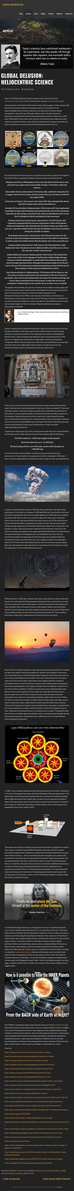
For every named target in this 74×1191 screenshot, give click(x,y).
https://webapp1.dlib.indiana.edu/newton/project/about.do (28, 1163)
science (19, 1173)
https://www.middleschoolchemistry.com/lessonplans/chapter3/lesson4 (34, 1101)
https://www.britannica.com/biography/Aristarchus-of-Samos (29, 1056)
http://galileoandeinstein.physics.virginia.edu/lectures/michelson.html (33, 1105)
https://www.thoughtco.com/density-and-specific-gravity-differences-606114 (36, 1097)
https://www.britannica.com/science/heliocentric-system (27, 1052)
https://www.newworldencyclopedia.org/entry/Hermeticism (29, 1068)
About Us (59, 13)
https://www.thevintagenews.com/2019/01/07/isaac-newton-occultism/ (34, 1159)
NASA (26, 101)
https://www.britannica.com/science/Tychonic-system (26, 1060)
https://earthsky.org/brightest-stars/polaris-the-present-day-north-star (33, 1133)
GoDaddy (59, 1187)
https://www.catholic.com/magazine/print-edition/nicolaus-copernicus (33, 1089)
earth (39, 1171)
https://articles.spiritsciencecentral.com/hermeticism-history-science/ (33, 1137)
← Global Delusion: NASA (10, 1179)
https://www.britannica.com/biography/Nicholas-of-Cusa (28, 1077)
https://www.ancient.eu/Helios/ (17, 1141)
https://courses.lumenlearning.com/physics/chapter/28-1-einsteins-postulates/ (36, 1110)
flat (44, 1171)
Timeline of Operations (14, 101)
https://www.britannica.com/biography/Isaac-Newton (26, 1093)
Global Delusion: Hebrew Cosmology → (58, 1179)
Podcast (50, 13)
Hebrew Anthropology (13, 4)
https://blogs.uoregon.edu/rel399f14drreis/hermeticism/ (28, 1073)
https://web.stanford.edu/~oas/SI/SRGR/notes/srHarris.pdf (28, 1118)
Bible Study (17, 1171)
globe (63, 1171)
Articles (28, 13)
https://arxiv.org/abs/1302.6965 (17, 1114)
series (26, 1173)
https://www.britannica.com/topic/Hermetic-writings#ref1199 (30, 1085)
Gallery (43, 13)
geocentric (53, 1171)
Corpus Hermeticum (23, 952)
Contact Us (68, 13)
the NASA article (60, 1025)
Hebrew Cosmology (56, 101)
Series (36, 13)
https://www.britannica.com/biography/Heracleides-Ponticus (29, 1064)
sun (32, 1173)
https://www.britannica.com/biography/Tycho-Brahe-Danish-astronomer (34, 1081)
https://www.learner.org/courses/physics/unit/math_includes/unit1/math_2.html (36, 1129)
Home (21, 13)
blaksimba (29, 89)
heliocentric (7, 1173)
